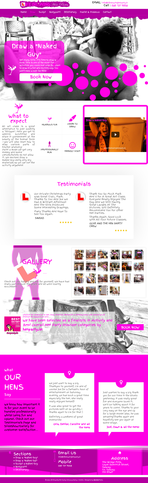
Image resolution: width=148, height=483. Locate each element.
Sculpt (42, 12)
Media (98, 480)
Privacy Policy (72, 480)
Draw (32, 12)
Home (23, 12)
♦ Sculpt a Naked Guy (26, 463)
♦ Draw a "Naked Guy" (26, 457)
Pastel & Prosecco (90, 12)
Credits (81, 480)
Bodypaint (55, 12)
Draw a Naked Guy (96, 120)
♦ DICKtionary (21, 469)
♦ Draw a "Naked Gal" (25, 460)
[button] (41, 76)
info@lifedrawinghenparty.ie (115, 2)
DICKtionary (70, 12)
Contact (107, 12)
